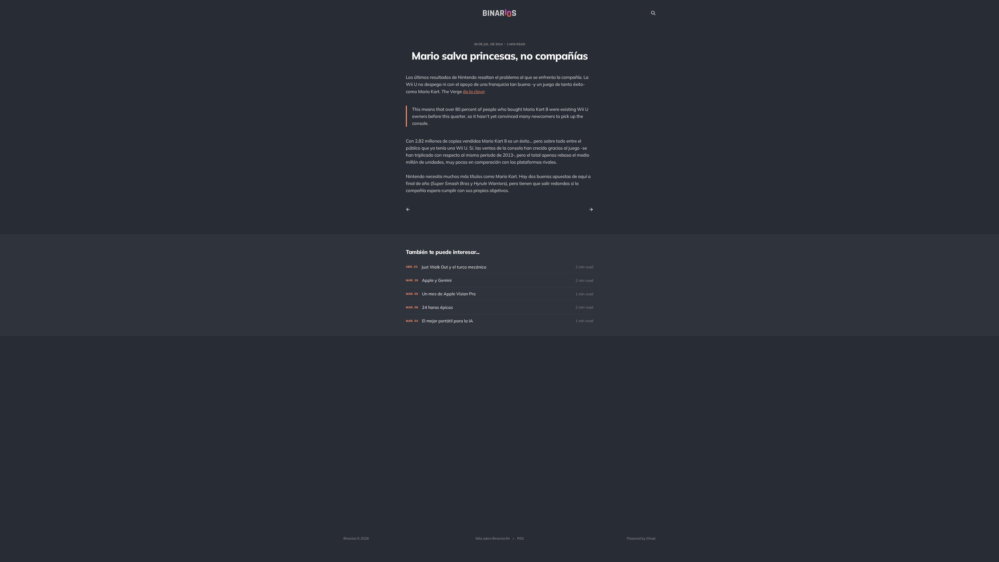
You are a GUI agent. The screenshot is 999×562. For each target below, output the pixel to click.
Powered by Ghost (641, 538)
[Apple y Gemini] (499, 280)
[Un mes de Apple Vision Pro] (499, 294)
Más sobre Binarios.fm (493, 538)
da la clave (473, 91)
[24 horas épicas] (499, 307)
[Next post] (589, 209)
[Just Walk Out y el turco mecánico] (499, 267)
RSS (520, 538)
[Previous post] (410, 209)
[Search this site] (653, 13)
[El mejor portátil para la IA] (499, 321)
